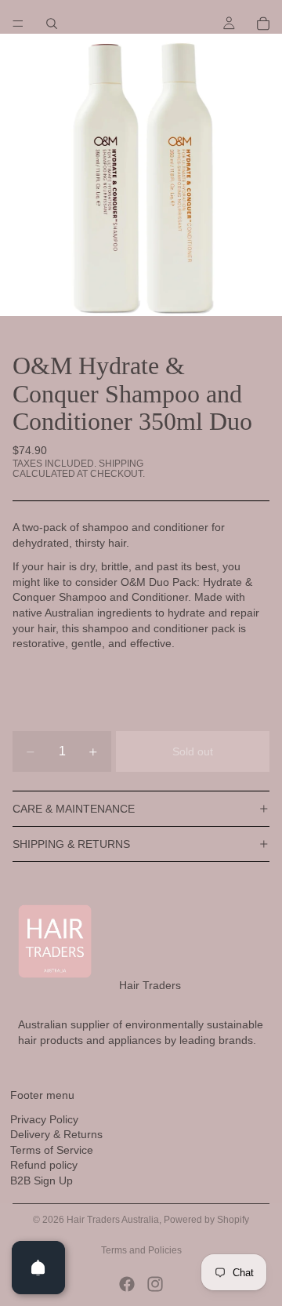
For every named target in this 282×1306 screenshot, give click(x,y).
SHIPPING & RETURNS (71, 844)
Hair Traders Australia (113, 1219)
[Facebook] (127, 1284)
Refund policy (44, 1165)
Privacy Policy (44, 1119)
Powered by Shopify (206, 1219)
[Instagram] (155, 1284)
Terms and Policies (141, 1250)
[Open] (38, 1267)
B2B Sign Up (41, 1180)
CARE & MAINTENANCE (74, 808)
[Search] (51, 23)
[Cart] (263, 23)
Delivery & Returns (56, 1134)
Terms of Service (51, 1150)
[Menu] (18, 23)
